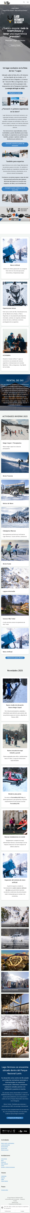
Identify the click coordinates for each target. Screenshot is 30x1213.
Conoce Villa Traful (9, 619)
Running (3, 1178)
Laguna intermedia (9, 591)
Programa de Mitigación (14, 1118)
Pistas (2, 1165)
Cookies (15, 1201)
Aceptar (22, 1211)
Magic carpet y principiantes (7, 1143)
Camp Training (4, 1181)
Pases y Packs (15, 45)
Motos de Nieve (8, 503)
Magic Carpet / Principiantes (12, 443)
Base (2, 1160)
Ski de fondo (7, 564)
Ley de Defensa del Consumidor (12, 1199)
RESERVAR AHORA (21, 214)
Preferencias (8, 1211)
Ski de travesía (4, 1146)
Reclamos (22, 1199)
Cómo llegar (4, 1159)
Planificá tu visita (15, 93)
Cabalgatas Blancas (9, 531)
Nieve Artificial (7, 652)
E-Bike (2, 1179)
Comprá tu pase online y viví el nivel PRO (15, 189)
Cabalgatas (3, 1176)
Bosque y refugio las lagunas (8, 1167)
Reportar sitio (15, 1202)
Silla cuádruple (4, 1164)
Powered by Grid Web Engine (15, 1204)
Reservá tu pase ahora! (15, 658)
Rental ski (3, 1162)
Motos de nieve (4, 1150)
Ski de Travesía (8, 476)
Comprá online (4, 1190)
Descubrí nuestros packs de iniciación (15, 145)
